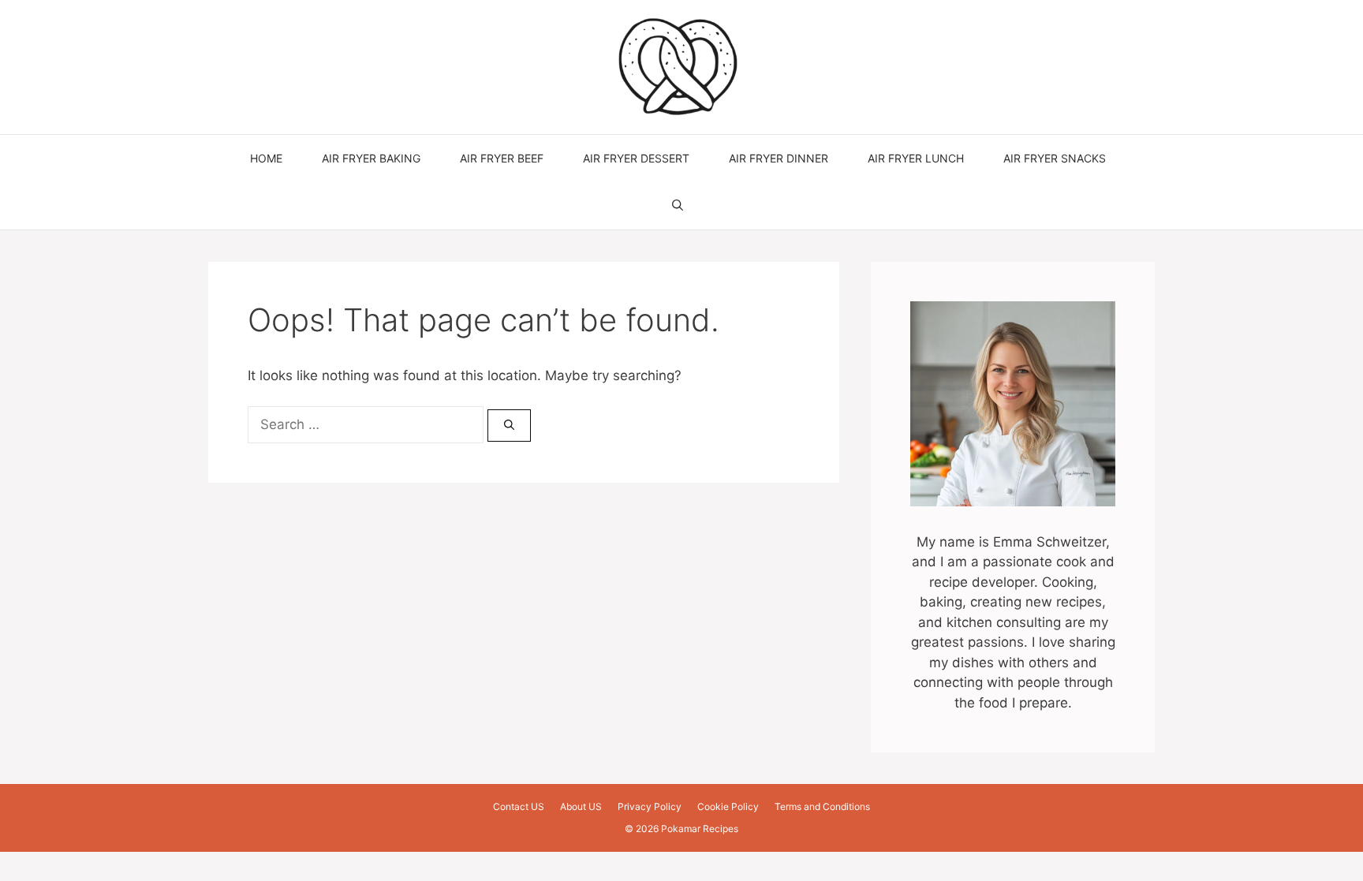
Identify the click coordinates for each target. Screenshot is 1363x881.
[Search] (509, 425)
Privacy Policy (650, 806)
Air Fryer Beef (501, 158)
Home (266, 158)
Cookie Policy (728, 806)
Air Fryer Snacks (1054, 158)
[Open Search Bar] (677, 206)
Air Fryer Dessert (636, 158)
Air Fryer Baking (371, 158)
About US (581, 806)
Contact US (518, 806)
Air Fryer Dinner (778, 158)
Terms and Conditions (822, 806)
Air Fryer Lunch (916, 158)
